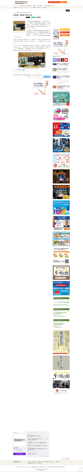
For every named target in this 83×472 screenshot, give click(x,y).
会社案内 (44, 7)
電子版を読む (15, 7)
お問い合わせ (34, 461)
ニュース (20, 7)
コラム (30, 7)
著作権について (52, 461)
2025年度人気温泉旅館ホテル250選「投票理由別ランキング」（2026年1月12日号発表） (63, 87)
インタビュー (25, 7)
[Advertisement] (22, 88)
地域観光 (17, 12)
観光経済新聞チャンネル (49, 5)
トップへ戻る (66, 458)
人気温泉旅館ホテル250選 (30, 5)
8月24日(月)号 (56, 38)
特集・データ (39, 7)
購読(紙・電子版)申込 (54, 2)
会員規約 (39, 463)
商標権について (58, 461)
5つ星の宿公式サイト (40, 5)
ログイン (63, 2)
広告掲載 (38, 461)
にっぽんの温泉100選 (21, 5)
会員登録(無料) (65, 29)
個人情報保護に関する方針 (32, 463)
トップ (15, 5)
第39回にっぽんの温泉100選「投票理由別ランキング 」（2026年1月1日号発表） (63, 77)
